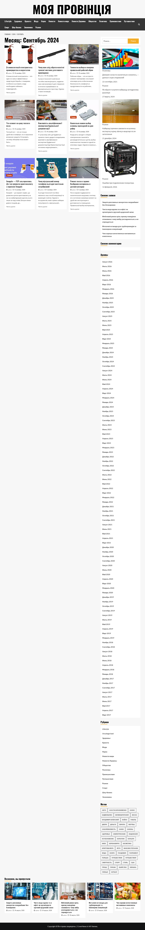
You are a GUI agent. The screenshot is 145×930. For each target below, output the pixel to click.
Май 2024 (106, 384)
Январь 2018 (107, 674)
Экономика (28, 27)
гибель (133, 820)
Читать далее (10, 92)
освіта (112, 853)
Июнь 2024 (106, 380)
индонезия (133, 834)
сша (132, 862)
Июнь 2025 (106, 325)
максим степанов (131, 848)
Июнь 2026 (106, 271)
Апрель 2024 (107, 389)
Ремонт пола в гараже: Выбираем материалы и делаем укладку (80, 184)
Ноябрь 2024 (107, 357)
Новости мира (63, 21)
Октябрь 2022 (108, 466)
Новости (52, 21)
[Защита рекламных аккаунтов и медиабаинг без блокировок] (17, 891)
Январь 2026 (107, 293)
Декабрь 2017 (108, 679)
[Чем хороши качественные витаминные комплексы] (127, 891)
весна (134, 815)
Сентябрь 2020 (108, 561)
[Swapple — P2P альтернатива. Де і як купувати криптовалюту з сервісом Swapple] (20, 168)
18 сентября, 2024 (84, 132)
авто (104, 810)
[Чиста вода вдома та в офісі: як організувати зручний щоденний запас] (45, 891)
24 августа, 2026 (19, 910)
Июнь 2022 (106, 479)
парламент (133, 853)
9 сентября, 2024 (51, 190)
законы (130, 829)
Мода (36, 21)
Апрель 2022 (107, 488)
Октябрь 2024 (108, 361)
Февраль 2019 (108, 638)
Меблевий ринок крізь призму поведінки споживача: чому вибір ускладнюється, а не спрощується (120, 219)
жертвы (131, 824)
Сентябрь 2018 (108, 647)
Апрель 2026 (107, 280)
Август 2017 (107, 692)
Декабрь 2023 (108, 407)
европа (122, 824)
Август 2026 (107, 262)
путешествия (131, 858)
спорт (117, 862)
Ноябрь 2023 (107, 411)
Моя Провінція (72, 9)
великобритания (122, 815)
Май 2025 (106, 330)
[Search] (139, 24)
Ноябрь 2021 (107, 511)
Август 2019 (107, 615)
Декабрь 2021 (108, 506)
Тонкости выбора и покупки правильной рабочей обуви (82, 68)
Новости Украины (79, 21)
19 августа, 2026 (129, 908)
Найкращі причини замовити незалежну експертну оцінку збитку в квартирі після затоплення (119, 131)
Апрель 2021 (107, 538)
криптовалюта (108, 848)
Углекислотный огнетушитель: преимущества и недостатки (19, 68)
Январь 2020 (107, 593)
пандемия (122, 853)
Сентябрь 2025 (108, 312)
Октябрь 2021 (108, 516)
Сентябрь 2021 (108, 520)
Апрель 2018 (107, 665)
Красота (28, 21)
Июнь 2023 (106, 429)
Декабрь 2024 (108, 352)
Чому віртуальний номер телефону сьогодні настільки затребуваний (50, 184)
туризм (113, 867)
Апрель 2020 (107, 579)
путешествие (117, 858)
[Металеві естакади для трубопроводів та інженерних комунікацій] (100, 891)
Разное (38, 27)
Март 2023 (106, 443)
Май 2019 (106, 624)
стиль (125, 862)
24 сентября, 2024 (51, 132)
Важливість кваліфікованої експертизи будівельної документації (50, 126)
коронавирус (114, 843)
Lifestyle (8, 21)
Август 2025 (107, 316)
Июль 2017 (107, 697)
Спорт (7, 27)
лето (118, 848)
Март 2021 (106, 543)
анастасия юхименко (117, 810)
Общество (92, 21)
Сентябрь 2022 (108, 470)
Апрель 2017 (107, 710)
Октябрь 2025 (108, 307)
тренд (104, 867)
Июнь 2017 (106, 701)
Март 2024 (106, 393)
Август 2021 (107, 525)
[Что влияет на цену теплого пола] (20, 110)
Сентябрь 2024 (108, 366)
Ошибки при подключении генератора (118, 183)
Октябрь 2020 (108, 556)
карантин (120, 839)
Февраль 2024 (108, 398)
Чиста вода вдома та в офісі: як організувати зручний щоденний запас (118, 210)
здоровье (106, 834)
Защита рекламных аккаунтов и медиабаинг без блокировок (120, 203)
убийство (123, 867)
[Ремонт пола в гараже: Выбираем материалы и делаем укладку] (84, 168)
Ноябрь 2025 (107, 303)
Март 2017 (106, 715)
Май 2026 (106, 275)
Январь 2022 (107, 502)
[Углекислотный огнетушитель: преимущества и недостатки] (20, 54)
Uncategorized (108, 734)
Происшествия (115, 21)
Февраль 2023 (108, 448)
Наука (43, 21)
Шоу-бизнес (16, 27)
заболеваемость (109, 829)
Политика (103, 21)
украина (133, 867)
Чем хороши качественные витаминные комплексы (118, 234)
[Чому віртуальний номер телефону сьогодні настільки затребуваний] (51, 168)
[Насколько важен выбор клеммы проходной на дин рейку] (84, 110)
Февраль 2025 (108, 343)
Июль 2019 (107, 620)
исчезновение (108, 839)
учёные (105, 872)
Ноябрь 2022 (107, 461)
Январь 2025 (107, 348)
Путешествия (129, 21)
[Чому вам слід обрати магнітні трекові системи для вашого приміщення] (51, 54)
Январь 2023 (107, 452)
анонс (132, 810)
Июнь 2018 (106, 660)
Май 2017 (106, 706)
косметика (127, 843)
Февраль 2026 (108, 289)
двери (104, 824)
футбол (114, 872)
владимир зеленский (110, 820)
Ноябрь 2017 (107, 683)
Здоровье (18, 21)
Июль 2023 (107, 425)
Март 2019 (106, 633)
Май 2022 (106, 484)
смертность (107, 862)
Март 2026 (106, 284)
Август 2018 (107, 651)
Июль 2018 (107, 656)
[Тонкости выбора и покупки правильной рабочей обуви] (84, 54)
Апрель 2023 (107, 438)
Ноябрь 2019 (107, 602)
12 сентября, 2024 (19, 190)
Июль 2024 (107, 375)
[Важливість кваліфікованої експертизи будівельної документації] (51, 110)
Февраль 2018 (108, 670)
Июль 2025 (107, 321)
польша (105, 858)
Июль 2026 (107, 266)
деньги (113, 824)
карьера (131, 839)
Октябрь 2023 (108, 416)
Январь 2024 (107, 402)
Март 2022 (106, 493)
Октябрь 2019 (108, 606)
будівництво (107, 815)
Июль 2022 (107, 475)
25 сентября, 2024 (84, 73)
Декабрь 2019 (108, 597)
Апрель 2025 (107, 334)
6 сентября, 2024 (84, 190)
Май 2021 (106, 534)
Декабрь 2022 (108, 457)
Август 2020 (107, 565)
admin (10, 73)
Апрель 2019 (107, 629)
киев (104, 843)
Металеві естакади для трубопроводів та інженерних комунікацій (119, 227)
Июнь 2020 (106, 570)
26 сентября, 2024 (19, 73)
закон (121, 829)
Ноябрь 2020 (107, 552)
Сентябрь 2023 (108, 420)
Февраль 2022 (108, 497)
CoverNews (81, 926)
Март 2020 (106, 583)
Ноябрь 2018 (107, 642)
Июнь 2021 (106, 529)
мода (104, 853)
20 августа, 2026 (74, 915)
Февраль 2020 (108, 588)
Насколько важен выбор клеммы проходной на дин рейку (81, 126)
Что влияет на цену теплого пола (18, 124)
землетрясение (119, 834)
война (124, 820)
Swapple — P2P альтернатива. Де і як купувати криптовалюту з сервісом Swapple (19, 184)
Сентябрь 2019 (108, 611)
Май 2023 (106, 434)
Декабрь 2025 (108, 298)
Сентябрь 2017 (108, 688)
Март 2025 (106, 339)
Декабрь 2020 (108, 547)
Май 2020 (106, 574)
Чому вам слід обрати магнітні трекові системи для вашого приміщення (51, 70)
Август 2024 (107, 371)
